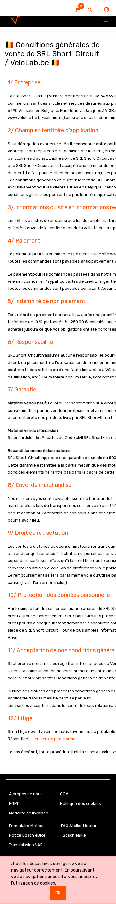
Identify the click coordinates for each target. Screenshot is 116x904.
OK (58, 893)
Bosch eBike (74, 835)
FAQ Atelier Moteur (79, 825)
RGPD (14, 803)
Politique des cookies (80, 803)
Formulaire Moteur (26, 825)
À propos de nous (26, 794)
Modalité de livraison (28, 813)
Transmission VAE (26, 845)
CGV (64, 794)
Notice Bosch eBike (27, 835)
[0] (77, 10)
